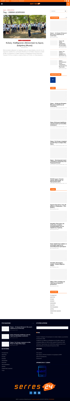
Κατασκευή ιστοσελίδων (35, 399)
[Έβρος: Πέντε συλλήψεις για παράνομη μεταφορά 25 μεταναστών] (58, 274)
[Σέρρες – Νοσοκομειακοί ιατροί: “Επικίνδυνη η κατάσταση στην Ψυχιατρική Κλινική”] (54, 62)
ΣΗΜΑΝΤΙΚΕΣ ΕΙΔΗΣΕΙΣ (26, 40)
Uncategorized (53, 295)
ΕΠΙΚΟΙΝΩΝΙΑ (51, 399)
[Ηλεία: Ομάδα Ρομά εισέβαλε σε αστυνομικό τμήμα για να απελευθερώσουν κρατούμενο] (58, 236)
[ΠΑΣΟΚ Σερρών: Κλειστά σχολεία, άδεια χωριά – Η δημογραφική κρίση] (58, 171)
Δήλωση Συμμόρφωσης (41, 356)
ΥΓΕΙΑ (51, 313)
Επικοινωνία (39, 358)
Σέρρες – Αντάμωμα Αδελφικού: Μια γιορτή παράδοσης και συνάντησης (58, 34)
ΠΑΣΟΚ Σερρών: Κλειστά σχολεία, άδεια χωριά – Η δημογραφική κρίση (56, 180)
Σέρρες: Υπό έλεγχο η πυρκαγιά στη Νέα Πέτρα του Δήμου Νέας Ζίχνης (58, 143)
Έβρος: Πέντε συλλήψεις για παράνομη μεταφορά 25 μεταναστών (57, 283)
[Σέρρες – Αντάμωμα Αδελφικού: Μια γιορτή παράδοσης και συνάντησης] (58, 25)
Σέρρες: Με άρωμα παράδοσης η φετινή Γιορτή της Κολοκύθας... (63, 43)
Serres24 (54, 107)
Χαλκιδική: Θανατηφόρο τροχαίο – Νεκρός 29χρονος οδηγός (57, 264)
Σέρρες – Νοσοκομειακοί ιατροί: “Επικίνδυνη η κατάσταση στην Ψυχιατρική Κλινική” (58, 161)
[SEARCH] (65, 11)
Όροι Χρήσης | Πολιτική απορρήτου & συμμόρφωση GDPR (49, 354)
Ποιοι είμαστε (39, 352)
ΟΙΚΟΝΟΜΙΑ (53, 303)
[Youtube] (35, 392)
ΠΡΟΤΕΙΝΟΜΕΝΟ (54, 307)
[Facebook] (31, 392)
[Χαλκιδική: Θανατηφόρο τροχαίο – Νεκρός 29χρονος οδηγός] (58, 255)
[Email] (39, 392)
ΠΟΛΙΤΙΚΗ (52, 305)
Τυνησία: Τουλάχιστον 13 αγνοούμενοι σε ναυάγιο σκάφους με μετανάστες (52, 336)
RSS (39, 332)
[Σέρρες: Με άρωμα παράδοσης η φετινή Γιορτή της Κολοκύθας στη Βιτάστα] (54, 42)
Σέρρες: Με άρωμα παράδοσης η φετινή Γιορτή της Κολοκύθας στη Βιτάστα (58, 124)
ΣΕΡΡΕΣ (52, 309)
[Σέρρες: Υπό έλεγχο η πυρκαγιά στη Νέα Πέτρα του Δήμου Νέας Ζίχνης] (54, 53)
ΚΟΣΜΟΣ (52, 301)
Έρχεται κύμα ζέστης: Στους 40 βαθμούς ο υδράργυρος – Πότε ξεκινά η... (58, 206)
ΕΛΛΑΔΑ (20, 40)
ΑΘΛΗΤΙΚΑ (52, 297)
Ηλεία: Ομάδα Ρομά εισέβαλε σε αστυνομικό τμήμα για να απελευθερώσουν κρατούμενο (58, 245)
